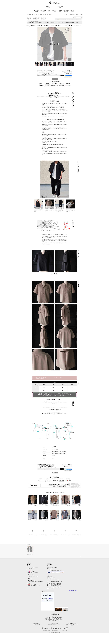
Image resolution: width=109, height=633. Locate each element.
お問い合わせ (55, 472)
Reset (81, 556)
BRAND (43, 18)
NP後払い (34, 572)
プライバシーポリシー (63, 630)
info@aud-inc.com (54, 624)
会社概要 (44, 630)
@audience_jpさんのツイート (74, 590)
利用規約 (49, 630)
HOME (29, 18)
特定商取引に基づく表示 (55, 630)
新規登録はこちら (72, 14)
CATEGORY (36, 18)
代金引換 (35, 580)
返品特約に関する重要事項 (68, 470)
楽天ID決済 (36, 585)
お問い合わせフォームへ (72, 624)
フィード (42, 591)
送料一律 (54, 569)
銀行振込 (33, 575)
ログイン (66, 14)
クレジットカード (33, 568)
